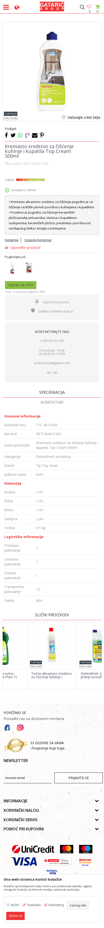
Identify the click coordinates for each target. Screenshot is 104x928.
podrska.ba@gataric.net (52, 363)
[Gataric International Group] (52, 6)
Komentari (52, 402)
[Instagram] (20, 728)
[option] (52, 71)
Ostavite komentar (38, 240)
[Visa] (24, 861)
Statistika (34, 905)
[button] (82, 7)
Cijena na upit (20, 285)
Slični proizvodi (52, 615)
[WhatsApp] (20, 135)
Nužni (15, 905)
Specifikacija (52, 392)
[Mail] (34, 135)
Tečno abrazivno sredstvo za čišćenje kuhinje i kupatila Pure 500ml (51, 677)
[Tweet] (12, 135)
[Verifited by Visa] (52, 874)
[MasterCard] (66, 849)
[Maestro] (85, 849)
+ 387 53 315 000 (52, 340)
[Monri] (57, 861)
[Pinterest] (42, 135)
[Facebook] (6, 135)
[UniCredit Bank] (33, 849)
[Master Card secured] (85, 861)
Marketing (56, 905)
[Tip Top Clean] (11, 116)
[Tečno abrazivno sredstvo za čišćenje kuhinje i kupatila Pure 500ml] (52, 645)
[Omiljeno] (89, 7)
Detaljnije (12, 240)
